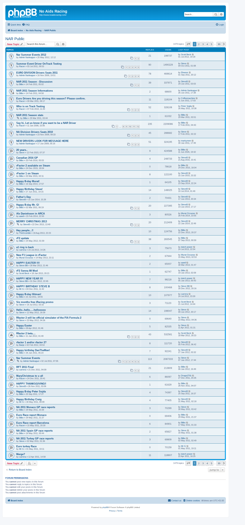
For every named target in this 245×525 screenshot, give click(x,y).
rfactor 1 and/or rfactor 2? (31, 342)
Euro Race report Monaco (31, 415)
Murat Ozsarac (188, 213)
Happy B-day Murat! (27, 181)
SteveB (184, 81)
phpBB (105, 507)
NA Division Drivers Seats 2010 (34, 132)
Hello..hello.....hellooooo (31, 309)
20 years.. (22, 149)
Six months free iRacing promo (34, 302)
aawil (21, 216)
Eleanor (184, 72)
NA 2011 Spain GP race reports (34, 430)
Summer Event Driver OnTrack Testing (39, 63)
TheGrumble (25, 233)
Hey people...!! (24, 230)
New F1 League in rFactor (31, 255)
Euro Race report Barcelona (32, 422)
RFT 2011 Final (25, 367)
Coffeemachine (188, 98)
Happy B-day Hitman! (28, 294)
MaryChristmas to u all (29, 375)
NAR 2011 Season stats (29, 115)
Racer (22, 66)
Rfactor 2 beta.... (26, 333)
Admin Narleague (27, 57)
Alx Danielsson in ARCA (30, 213)
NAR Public (14, 39)
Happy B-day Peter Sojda (31, 391)
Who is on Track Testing (30, 106)
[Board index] (22, 12)
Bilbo (21, 84)
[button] (188, 44)
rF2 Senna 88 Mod (27, 270)
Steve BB (23, 265)
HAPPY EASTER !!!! (28, 262)
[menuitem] (26, 24)
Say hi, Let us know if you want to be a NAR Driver (46, 123)
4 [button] (207, 44)
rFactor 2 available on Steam (33, 165)
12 (138, 126)
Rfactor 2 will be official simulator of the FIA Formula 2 (48, 317)
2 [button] (198, 44)
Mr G (21, 289)
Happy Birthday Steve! (29, 189)
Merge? (20, 454)
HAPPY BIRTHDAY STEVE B (33, 286)
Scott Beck (186, 54)
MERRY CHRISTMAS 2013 (31, 221)
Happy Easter (24, 325)
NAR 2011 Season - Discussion (34, 81)
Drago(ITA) (186, 375)
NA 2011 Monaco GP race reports (35, 407)
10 (130, 126)
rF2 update (22, 238)
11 (134, 126)
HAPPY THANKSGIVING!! (31, 383)
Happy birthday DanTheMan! (33, 350)
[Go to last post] (193, 54)
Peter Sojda (186, 106)
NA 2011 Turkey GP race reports (35, 438)
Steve (183, 63)
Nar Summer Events (28, 358)
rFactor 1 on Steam (27, 173)
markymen (186, 141)
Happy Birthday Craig (29, 399)
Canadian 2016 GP (27, 157)
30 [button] (219, 44)
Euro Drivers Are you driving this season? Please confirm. (51, 98)
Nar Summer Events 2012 (31, 54)
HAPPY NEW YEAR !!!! (29, 278)
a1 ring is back (25, 247)
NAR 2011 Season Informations (34, 90)
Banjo (21, 345)
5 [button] (211, 44)
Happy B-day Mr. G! (27, 204)
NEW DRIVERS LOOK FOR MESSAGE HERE (42, 141)
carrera (22, 250)
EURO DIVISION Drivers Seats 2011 (37, 72)
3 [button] (203, 44)
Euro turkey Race (26, 446)
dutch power (187, 247)
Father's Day (23, 197)
